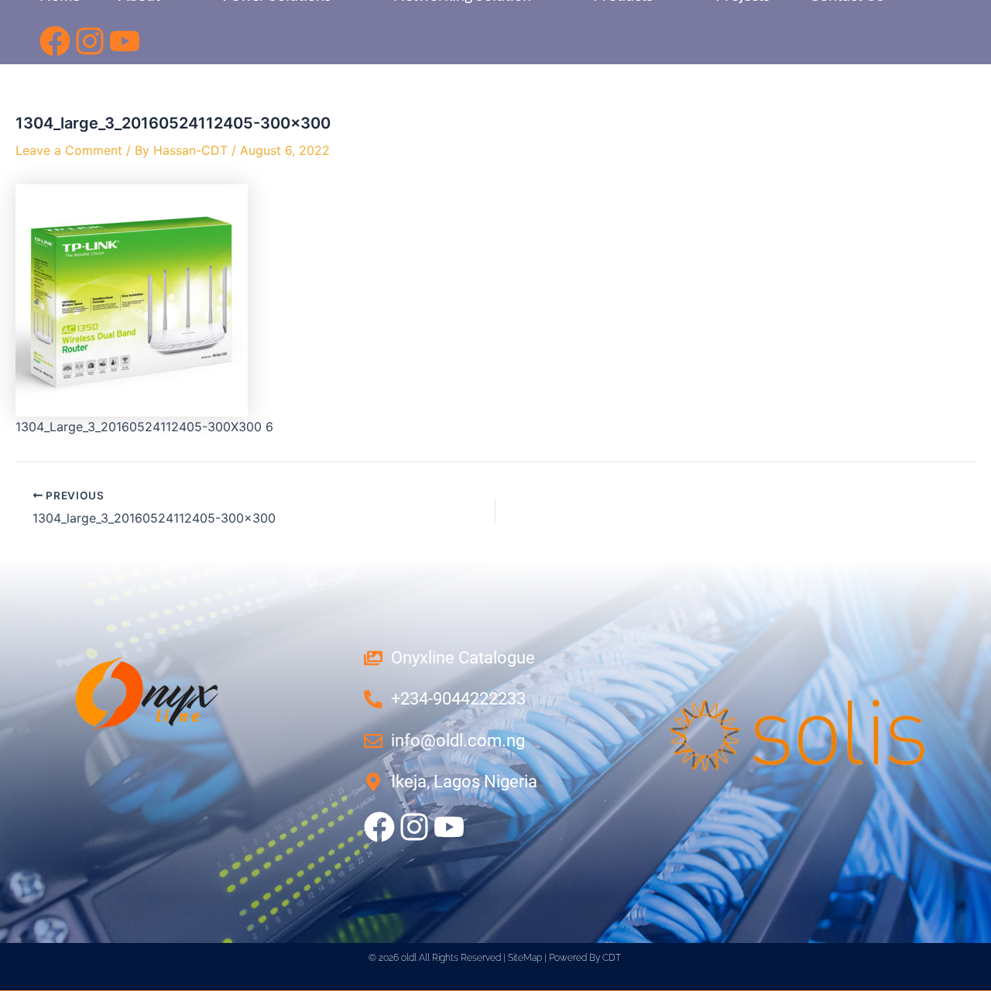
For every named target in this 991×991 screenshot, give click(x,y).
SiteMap (525, 957)
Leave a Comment (68, 150)
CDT (611, 957)
